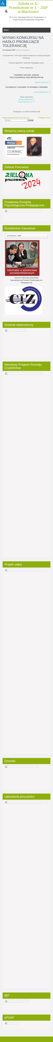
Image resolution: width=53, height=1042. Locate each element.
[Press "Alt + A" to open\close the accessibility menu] (3, 3)
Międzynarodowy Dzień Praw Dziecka (15, 118)
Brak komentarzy (23, 50)
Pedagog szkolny (44, 118)
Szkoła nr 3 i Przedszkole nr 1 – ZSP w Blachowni (28, 8)
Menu (6, 30)
